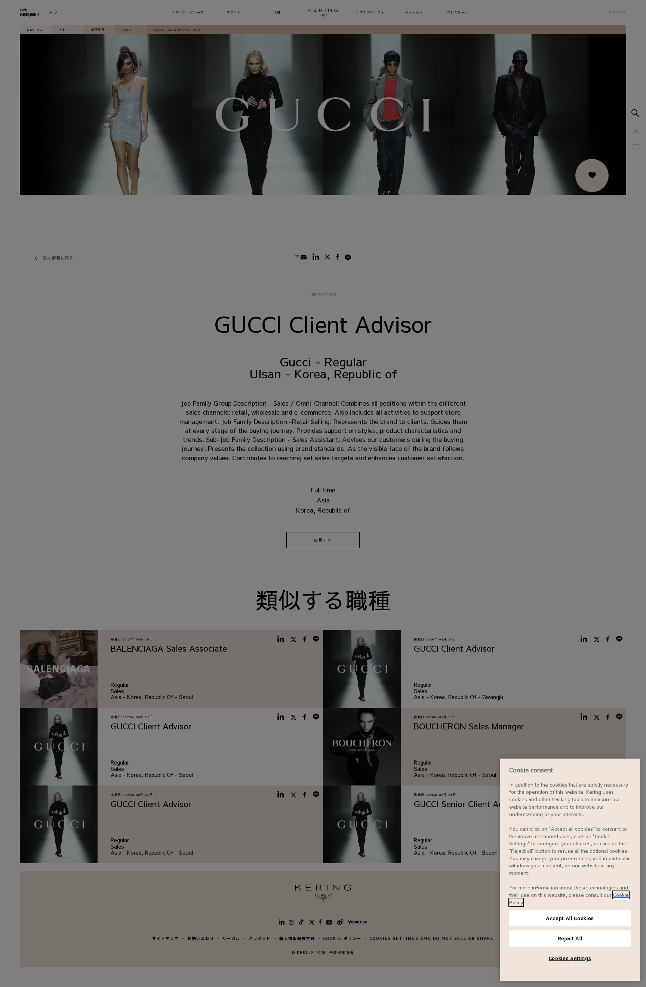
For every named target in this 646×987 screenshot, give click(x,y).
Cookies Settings (570, 958)
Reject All (570, 938)
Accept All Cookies (570, 918)
